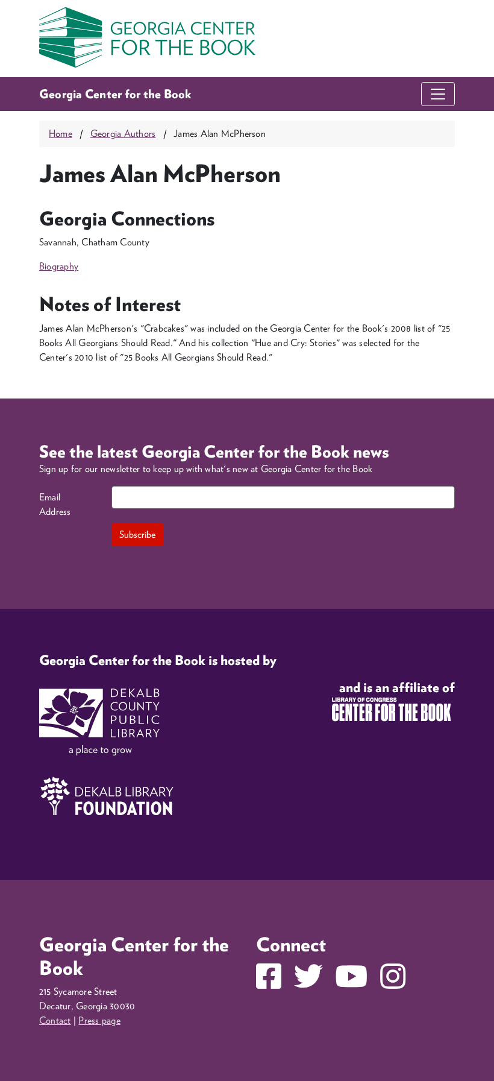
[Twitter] (308, 983)
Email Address (55, 504)
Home (60, 133)
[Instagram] (392, 983)
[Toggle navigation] (438, 94)
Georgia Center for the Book (115, 94)
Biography (58, 266)
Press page (99, 1020)
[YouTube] (351, 983)
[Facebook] (268, 983)
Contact (55, 1020)
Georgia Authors (123, 133)
